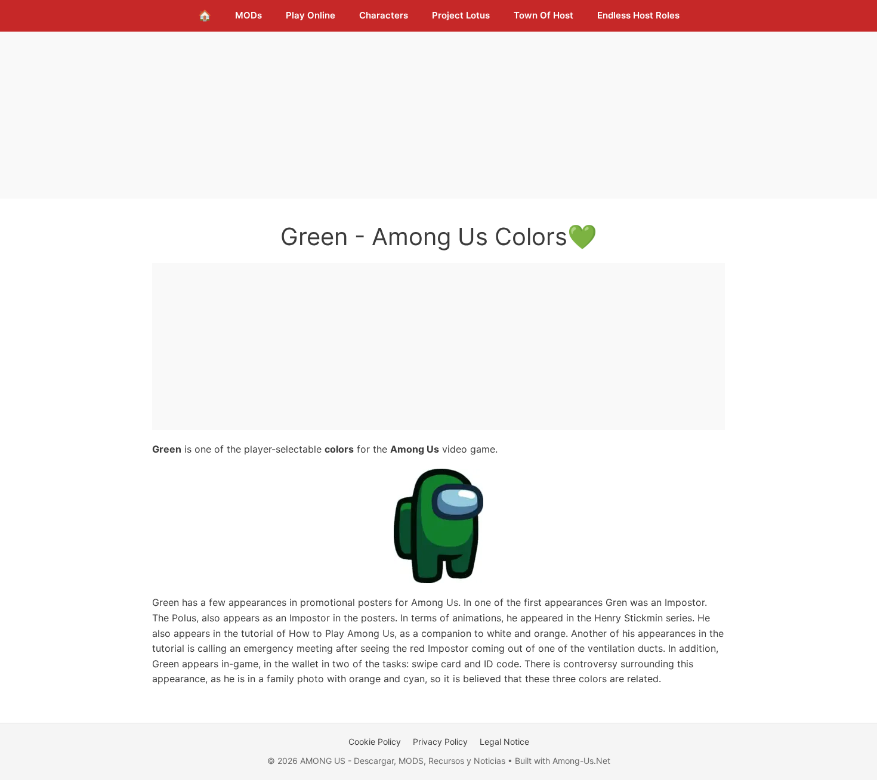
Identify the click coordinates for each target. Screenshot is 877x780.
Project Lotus (461, 15)
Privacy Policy (440, 741)
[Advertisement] (438, 115)
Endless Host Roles (638, 15)
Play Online (310, 15)
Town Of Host (543, 15)
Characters (383, 15)
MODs (248, 15)
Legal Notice (504, 741)
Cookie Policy (374, 741)
